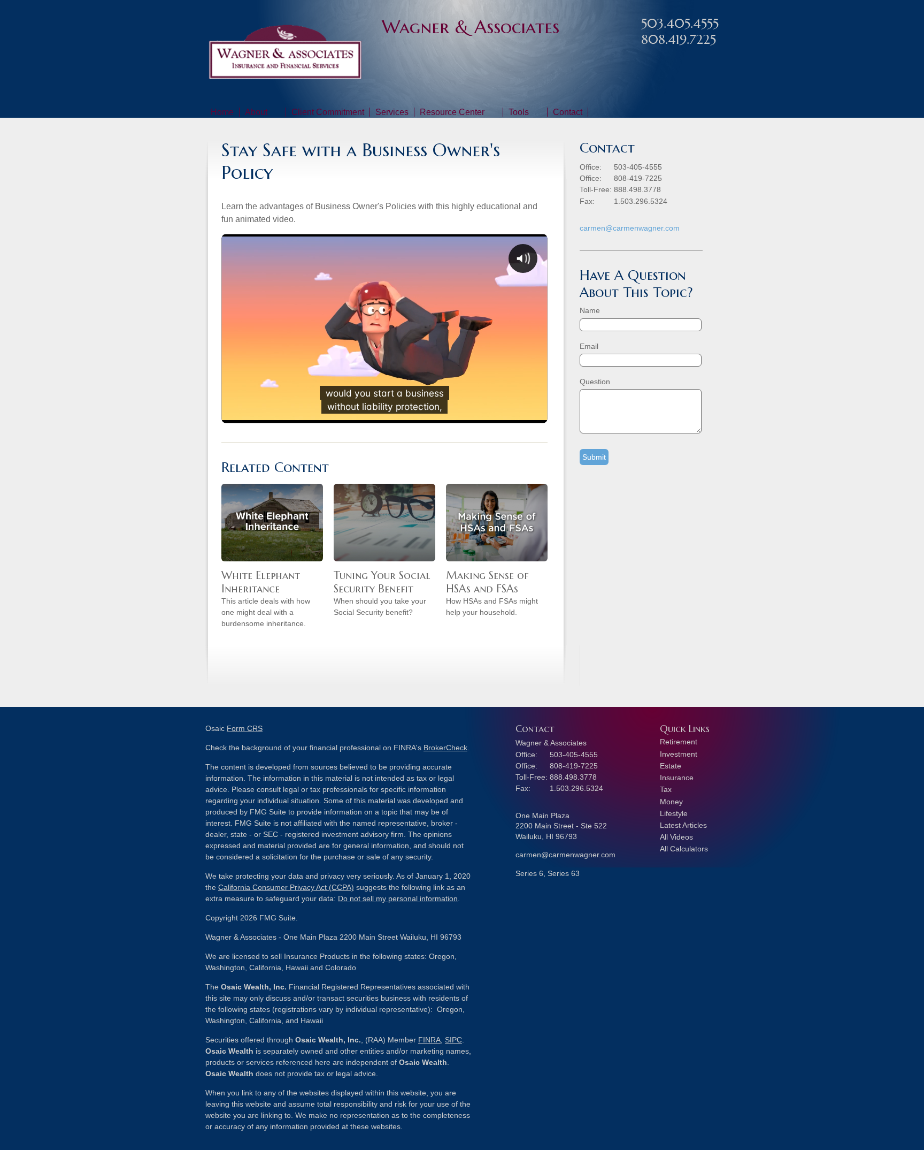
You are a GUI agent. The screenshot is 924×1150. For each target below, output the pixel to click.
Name (590, 310)
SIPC (453, 1039)
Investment (678, 754)
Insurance (677, 777)
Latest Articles (683, 825)
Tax (666, 789)
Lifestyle (674, 813)
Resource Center (452, 112)
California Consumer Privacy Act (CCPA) (286, 887)
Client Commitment (327, 112)
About (256, 112)
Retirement (678, 741)
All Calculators (684, 848)
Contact (567, 112)
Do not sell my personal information (398, 898)
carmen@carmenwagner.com (630, 228)
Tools (519, 112)
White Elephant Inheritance (260, 582)
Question (595, 381)
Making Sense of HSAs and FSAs (487, 582)
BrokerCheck (445, 747)
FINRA (429, 1039)
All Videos (676, 837)
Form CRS (245, 728)
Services (392, 112)
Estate (670, 765)
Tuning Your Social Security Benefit (382, 582)
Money (671, 801)
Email (589, 346)
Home (222, 112)
